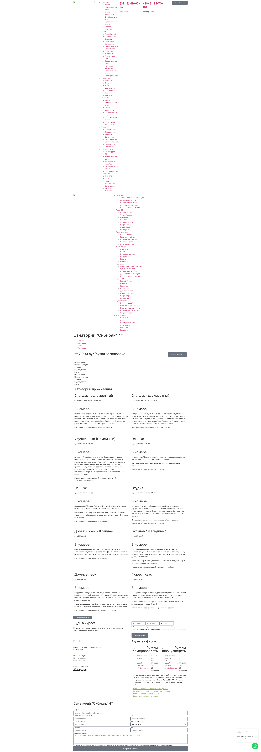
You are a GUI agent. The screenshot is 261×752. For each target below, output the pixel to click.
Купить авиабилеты (128, 200)
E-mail (132, 716)
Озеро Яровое (110, 37)
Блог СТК (108, 81)
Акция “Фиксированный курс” (112, 7)
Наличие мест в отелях (129, 242)
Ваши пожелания (80, 733)
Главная (80, 341)
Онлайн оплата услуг (128, 203)
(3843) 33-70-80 (153, 5)
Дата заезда (78, 721)
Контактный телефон (82, 716)
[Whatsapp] (153, 196)
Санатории (109, 41)
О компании (105, 78)
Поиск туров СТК (127, 234)
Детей (133, 727)
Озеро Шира (110, 49)
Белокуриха (109, 51)
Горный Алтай (110, 34)
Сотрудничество (111, 76)
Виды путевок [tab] (80, 370)
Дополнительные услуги (130, 205)
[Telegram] (159, 196)
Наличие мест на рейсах (130, 239)
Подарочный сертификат (130, 208)
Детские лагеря (111, 44)
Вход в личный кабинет (129, 237)
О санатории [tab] (79, 362)
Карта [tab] (76, 372)
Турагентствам (107, 54)
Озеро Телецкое (111, 46)
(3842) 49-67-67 (130, 5)
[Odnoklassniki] (170, 196)
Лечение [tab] (77, 367)
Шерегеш (108, 39)
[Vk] (164, 196)
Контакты (108, 95)
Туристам (105, 2)
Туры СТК (105, 32)
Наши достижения (127, 254)
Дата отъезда (136, 721)
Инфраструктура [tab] (81, 365)
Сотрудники (110, 90)
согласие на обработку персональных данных (114, 745)
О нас (107, 83)
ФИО (75, 710)
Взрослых (77, 727)
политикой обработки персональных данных (160, 745)
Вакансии (108, 93)
